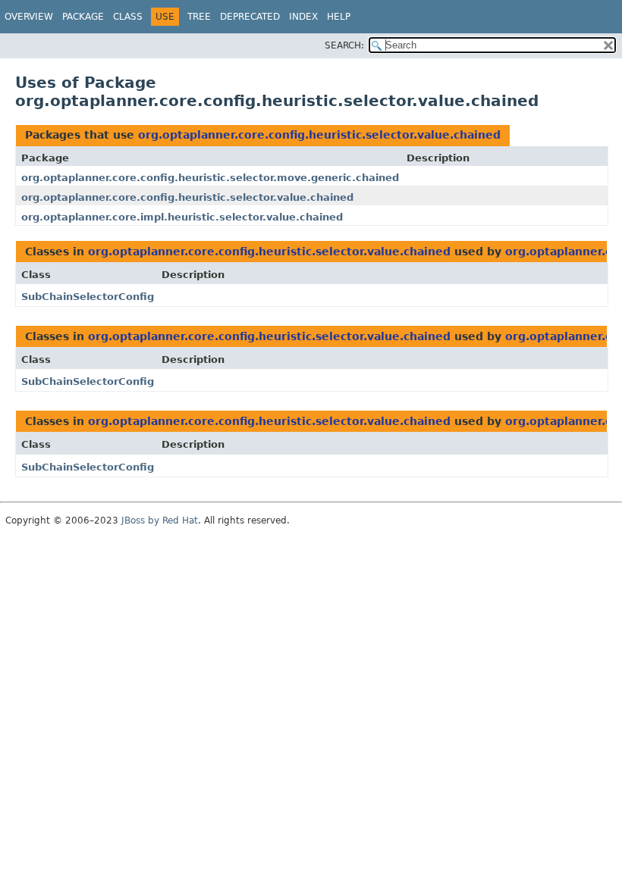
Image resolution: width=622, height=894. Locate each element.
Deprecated (250, 16)
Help (338, 16)
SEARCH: (344, 45)
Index (303, 16)
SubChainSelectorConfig (87, 296)
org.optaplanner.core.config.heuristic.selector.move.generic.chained (210, 177)
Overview (29, 16)
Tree (199, 16)
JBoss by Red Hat (159, 520)
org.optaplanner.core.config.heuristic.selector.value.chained (319, 135)
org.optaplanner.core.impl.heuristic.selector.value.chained (182, 217)
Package (83, 16)
